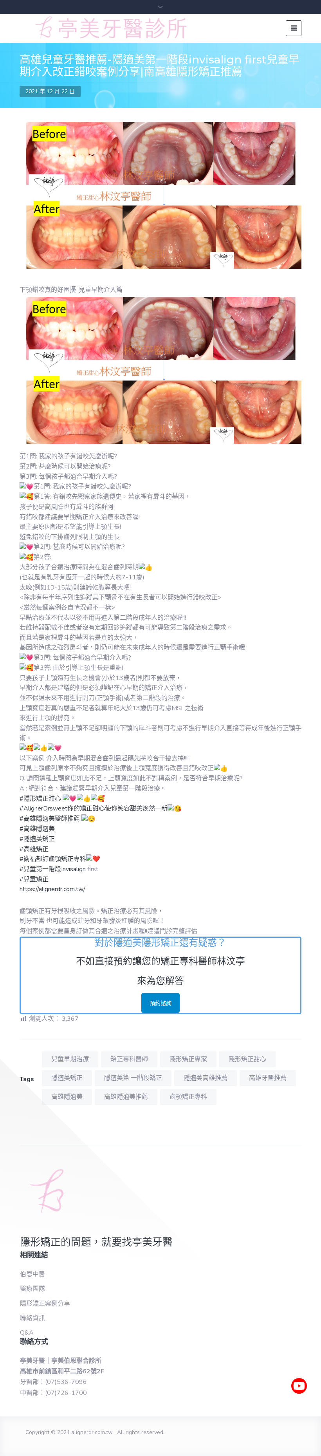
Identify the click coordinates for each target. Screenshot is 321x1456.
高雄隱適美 (67, 1096)
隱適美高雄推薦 (205, 1078)
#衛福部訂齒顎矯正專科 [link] (53, 859)
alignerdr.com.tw (92, 1432)
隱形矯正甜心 (247, 1059)
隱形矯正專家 (188, 1059)
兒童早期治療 (70, 1059)
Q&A (27, 1332)
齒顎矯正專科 (188, 1096)
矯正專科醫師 (129, 1059)
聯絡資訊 (32, 1318)
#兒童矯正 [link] (34, 879)
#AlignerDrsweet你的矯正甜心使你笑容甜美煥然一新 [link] (94, 808)
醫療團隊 (32, 1288)
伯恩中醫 (32, 1274)
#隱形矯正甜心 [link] (40, 798)
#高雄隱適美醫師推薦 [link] (50, 818)
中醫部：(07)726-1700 (53, 1393)
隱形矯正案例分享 (45, 1303)
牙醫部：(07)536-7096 (53, 1382)
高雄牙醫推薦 (268, 1078)
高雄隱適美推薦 (126, 1096)
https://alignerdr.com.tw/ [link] (52, 889)
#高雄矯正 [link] (34, 849)
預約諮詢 (160, 1003)
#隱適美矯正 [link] (37, 839)
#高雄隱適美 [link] (37, 829)
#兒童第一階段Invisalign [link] (53, 869)
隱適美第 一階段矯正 (133, 1078)
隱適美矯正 (67, 1078)
